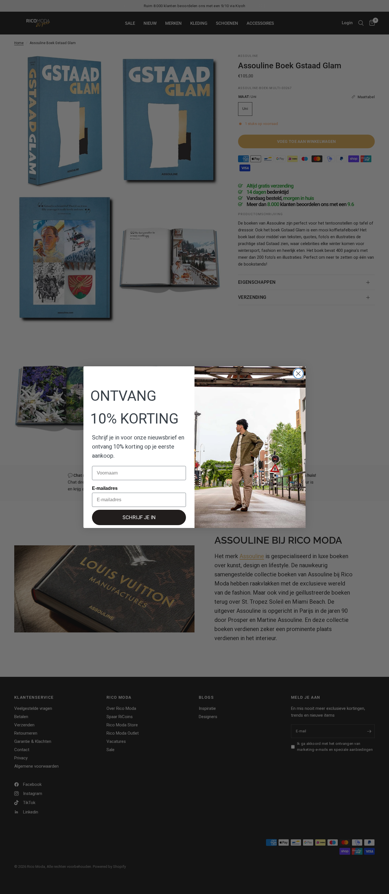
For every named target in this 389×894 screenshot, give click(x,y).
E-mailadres (105, 488)
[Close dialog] (298, 374)
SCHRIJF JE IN (139, 517)
